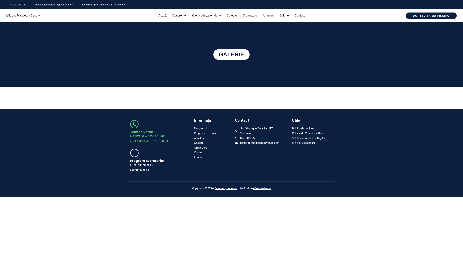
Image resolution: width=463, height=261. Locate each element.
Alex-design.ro (262, 188)
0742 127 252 (18, 4)
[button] (206, 15)
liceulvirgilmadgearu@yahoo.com (54, 4)
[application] (219, 15)
